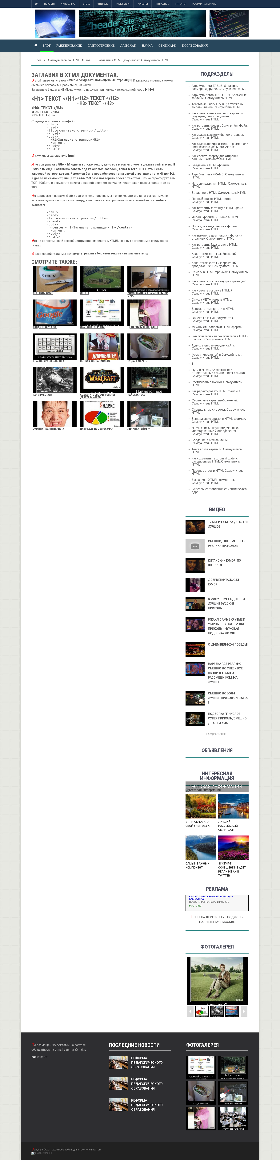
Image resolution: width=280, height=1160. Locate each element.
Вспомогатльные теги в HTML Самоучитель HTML (213, 310)
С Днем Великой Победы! (227, 644)
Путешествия (122, 3)
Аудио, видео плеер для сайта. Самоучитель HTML (213, 347)
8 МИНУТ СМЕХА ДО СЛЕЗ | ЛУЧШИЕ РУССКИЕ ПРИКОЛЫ (227, 603)
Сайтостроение (101, 45)
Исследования (195, 45)
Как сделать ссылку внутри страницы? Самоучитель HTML (219, 283)
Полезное (142, 3)
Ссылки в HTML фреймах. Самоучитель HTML (220, 273)
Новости (49, 3)
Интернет (180, 3)
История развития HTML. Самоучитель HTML (219, 185)
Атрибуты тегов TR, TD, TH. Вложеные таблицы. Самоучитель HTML (219, 96)
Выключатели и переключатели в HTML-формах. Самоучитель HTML (220, 338)
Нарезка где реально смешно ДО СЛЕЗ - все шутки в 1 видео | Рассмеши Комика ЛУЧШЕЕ (225, 673)
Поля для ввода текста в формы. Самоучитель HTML (215, 228)
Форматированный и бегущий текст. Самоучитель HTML (217, 356)
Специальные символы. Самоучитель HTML (218, 411)
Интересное (162, 3)
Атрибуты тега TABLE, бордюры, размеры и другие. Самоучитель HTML (219, 87)
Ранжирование (69, 45)
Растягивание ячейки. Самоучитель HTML (217, 383)
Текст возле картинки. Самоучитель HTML (217, 451)
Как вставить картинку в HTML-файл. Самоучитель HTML (218, 209)
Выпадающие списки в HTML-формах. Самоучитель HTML (219, 420)
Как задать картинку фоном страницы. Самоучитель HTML (218, 136)
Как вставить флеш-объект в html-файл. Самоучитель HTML (220, 127)
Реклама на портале (204, 3)
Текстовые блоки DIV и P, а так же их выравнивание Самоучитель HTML (217, 106)
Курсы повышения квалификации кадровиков (211, 897)
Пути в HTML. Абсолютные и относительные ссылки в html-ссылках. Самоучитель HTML (219, 373)
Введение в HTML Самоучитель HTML (219, 192)
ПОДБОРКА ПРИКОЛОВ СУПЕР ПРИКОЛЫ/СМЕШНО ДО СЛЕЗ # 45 (227, 718)
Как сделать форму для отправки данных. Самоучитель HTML (215, 157)
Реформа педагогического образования (147, 1062)
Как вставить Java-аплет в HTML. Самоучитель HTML (215, 246)
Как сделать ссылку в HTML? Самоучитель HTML (212, 292)
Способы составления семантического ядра (219, 490)
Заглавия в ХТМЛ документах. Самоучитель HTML (213, 481)
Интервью (102, 3)
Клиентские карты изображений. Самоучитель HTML (214, 255)
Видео (86, 3)
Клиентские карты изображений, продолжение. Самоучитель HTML (216, 264)
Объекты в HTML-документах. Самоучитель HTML (213, 319)
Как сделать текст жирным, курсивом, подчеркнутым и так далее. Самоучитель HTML (218, 116)
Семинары (167, 45)
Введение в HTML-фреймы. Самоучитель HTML (211, 167)
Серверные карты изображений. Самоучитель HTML (215, 402)
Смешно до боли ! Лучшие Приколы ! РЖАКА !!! (227, 698)
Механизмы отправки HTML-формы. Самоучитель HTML (217, 328)
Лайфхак (128, 45)
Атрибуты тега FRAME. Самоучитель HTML (218, 176)
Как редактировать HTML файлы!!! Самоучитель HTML (216, 393)
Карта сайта (39, 1056)
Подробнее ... (217, 734)
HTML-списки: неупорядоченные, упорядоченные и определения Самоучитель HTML (215, 431)
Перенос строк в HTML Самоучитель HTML (217, 472)
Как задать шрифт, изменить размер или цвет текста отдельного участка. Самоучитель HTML (220, 147)
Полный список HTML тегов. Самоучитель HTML (211, 200)
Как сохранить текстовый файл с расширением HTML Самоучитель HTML (216, 461)
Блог (47, 45)
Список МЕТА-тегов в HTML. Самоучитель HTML (212, 301)
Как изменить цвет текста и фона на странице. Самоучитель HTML (217, 237)
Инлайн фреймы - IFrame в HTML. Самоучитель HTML (216, 219)
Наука (147, 45)
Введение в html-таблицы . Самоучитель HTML (210, 441)
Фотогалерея (68, 3)
